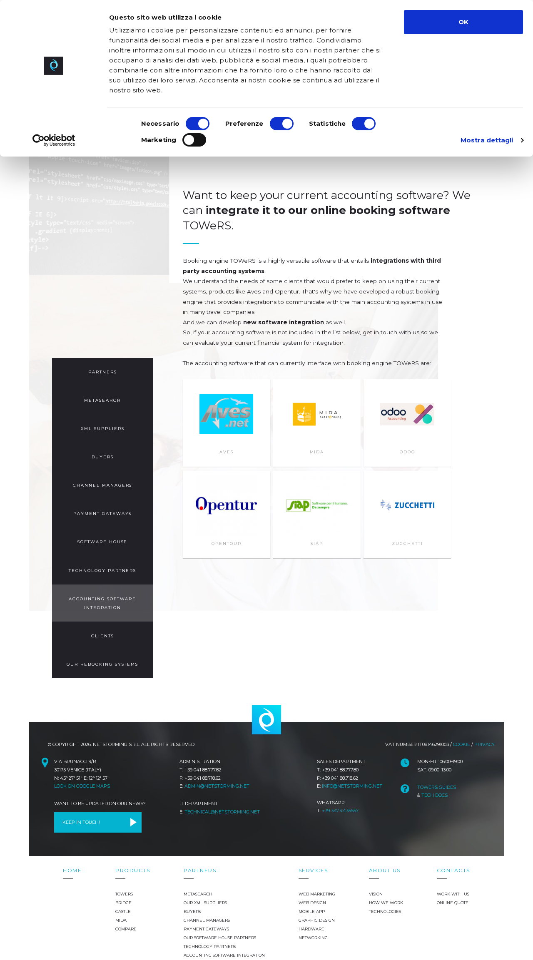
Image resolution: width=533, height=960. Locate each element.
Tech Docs (434, 795)
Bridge (123, 902)
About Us (385, 870)
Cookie (461, 744)
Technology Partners (102, 570)
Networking (313, 937)
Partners (102, 372)
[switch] (282, 123)
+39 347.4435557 (340, 810)
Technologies (385, 911)
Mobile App (312, 911)
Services (313, 870)
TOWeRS (124, 894)
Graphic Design (317, 920)
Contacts (453, 870)
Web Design (312, 902)
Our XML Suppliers (205, 902)
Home (72, 870)
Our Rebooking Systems (102, 664)
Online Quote (452, 902)
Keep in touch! (81, 822)
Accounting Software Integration (102, 603)
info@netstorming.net (352, 786)
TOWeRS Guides (436, 787)
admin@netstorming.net (216, 786)
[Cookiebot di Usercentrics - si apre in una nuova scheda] (53, 140)
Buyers (103, 457)
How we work (386, 902)
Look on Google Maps (82, 786)
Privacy (484, 744)
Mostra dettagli (487, 140)
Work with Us (453, 894)
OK (463, 22)
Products (132, 870)
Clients (102, 636)
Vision (376, 894)
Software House (102, 542)
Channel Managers (102, 485)
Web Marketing (317, 894)
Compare (126, 929)
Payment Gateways (102, 513)
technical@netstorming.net (222, 812)
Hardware (311, 929)
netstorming (266, 719)
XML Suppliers (102, 428)
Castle (123, 911)
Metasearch (102, 400)
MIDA (121, 920)
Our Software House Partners (220, 937)
